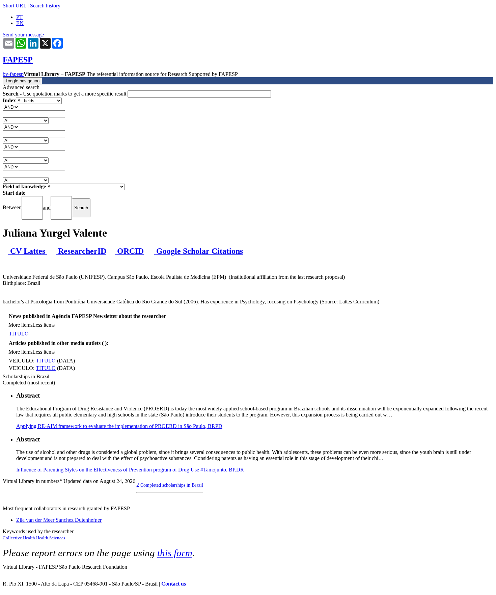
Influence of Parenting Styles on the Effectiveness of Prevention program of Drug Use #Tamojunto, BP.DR (130, 469)
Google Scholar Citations (198, 251)
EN (20, 23)
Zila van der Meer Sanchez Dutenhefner (59, 520)
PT (19, 17)
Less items (43, 325)
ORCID (129, 251)
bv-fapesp (13, 74)
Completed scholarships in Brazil (171, 485)
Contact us (173, 584)
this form (174, 552)
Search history (45, 5)
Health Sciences (50, 537)
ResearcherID (81, 251)
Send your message (23, 34)
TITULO (19, 333)
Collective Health (19, 537)
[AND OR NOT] (11, 107)
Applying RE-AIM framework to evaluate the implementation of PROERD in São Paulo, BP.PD (119, 426)
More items (20, 325)
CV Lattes (27, 251)
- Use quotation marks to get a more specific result (65, 94)
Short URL (14, 5)
